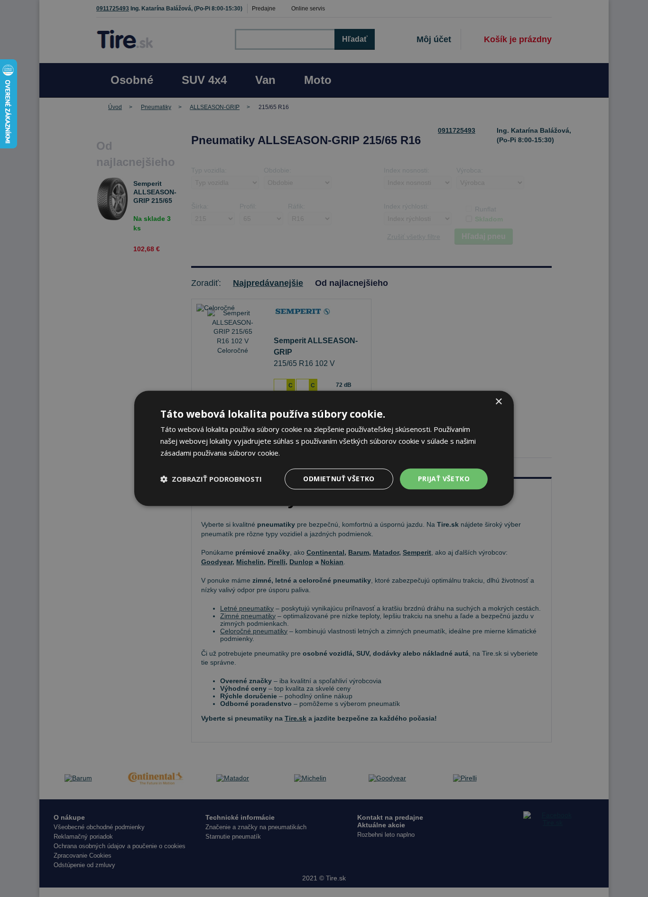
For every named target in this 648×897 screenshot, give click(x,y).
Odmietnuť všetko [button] (338, 478)
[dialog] (324, 448)
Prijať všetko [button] (444, 478)
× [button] (498, 401)
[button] (211, 479)
